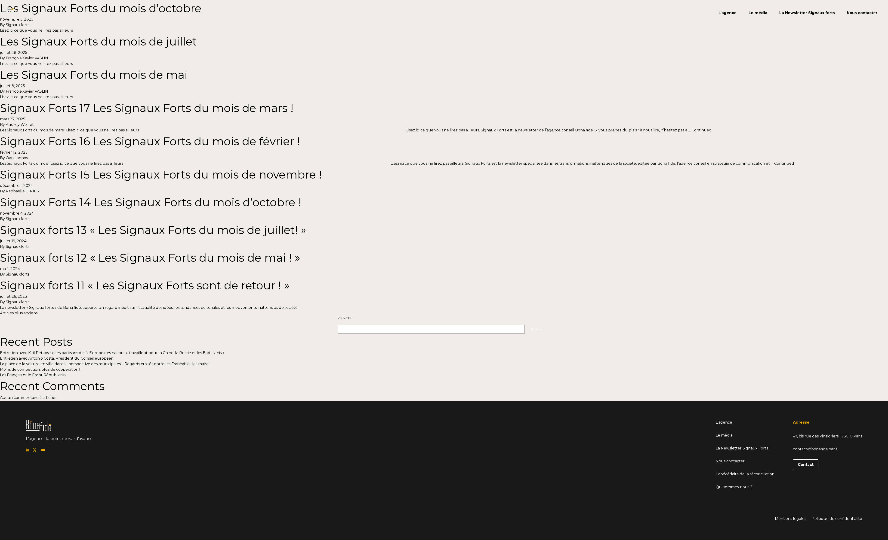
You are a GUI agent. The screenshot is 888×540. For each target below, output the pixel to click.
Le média (758, 13)
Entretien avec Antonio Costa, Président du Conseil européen (57, 358)
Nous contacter (862, 13)
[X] (34, 450)
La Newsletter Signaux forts (807, 13)
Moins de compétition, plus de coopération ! (40, 369)
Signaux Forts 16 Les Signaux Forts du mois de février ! (150, 141)
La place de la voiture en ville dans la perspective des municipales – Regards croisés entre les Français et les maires (105, 364)
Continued (702, 130)
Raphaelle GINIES (22, 191)
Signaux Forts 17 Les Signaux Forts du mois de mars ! (146, 108)
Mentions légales (790, 518)
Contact (806, 464)
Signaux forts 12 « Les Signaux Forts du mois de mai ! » (150, 257)
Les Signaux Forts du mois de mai (94, 75)
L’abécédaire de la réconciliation (745, 474)
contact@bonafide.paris (815, 449)
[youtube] (708, 13)
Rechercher (345, 318)
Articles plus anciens (18, 313)
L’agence (727, 13)
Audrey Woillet (20, 124)
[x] (701, 13)
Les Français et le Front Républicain (33, 375)
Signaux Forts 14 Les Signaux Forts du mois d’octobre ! (150, 202)
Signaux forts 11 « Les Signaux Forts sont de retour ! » (145, 285)
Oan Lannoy (17, 158)
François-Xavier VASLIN (27, 58)
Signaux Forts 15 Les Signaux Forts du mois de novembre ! (161, 174)
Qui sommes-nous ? (734, 487)
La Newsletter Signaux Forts (742, 448)
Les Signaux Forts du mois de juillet (98, 41)
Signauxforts (17, 219)
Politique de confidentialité (837, 518)
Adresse (801, 422)
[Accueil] (20, 13)
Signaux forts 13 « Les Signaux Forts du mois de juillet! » (153, 230)
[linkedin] (695, 13)
